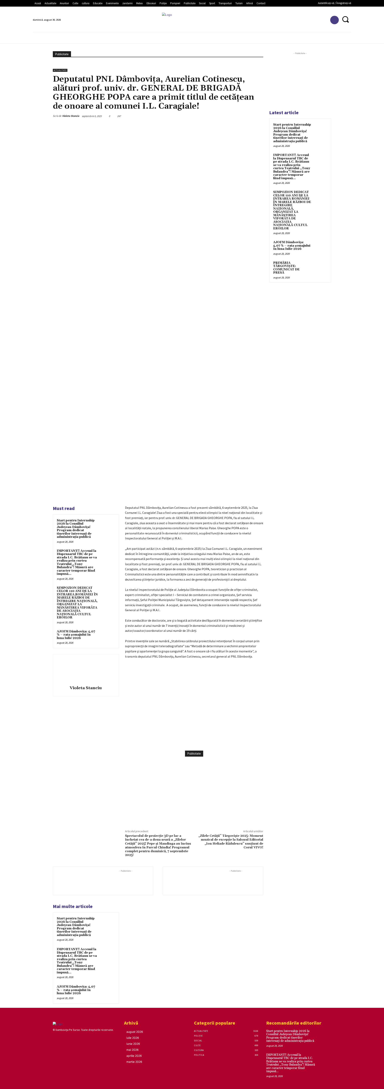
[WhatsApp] (184, 741)
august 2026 (134, 1031)
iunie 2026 (133, 1043)
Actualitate (60, 70)
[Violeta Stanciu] (86, 671)
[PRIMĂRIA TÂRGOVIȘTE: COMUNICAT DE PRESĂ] (320, 268)
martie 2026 (134, 1061)
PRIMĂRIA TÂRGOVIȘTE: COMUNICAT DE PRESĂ (286, 268)
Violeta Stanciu (70, 116)
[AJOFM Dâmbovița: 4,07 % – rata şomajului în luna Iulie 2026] (107, 636)
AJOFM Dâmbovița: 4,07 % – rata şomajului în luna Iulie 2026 (76, 635)
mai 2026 (132, 1049)
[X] (165, 741)
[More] (193, 741)
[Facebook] (334, 20)
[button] (345, 19)
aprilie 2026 (134, 1055)
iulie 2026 (132, 1037)
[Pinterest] (174, 741)
